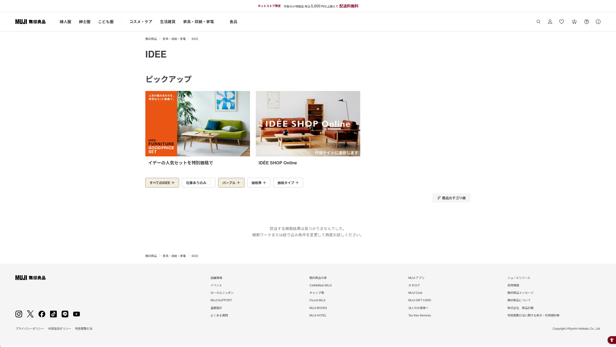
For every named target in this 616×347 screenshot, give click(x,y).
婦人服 (65, 21)
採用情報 (513, 285)
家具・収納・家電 (198, 21)
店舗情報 (216, 278)
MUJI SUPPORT (221, 300)
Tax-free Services (419, 315)
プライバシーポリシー (29, 328)
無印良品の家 (318, 278)
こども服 (106, 21)
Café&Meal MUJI (320, 285)
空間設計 (216, 308)
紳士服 (84, 21)
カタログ (414, 285)
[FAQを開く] (586, 21)
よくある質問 (219, 315)
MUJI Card (415, 292)
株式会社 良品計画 (520, 308)
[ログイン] (550, 21)
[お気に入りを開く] (561, 21)
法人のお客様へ (418, 308)
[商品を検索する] (538, 21)
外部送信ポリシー (59, 328)
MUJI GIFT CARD (419, 300)
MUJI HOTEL (318, 315)
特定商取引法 (83, 328)
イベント (216, 285)
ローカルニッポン (222, 292)
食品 (233, 21)
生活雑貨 (167, 21)
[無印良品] (30, 277)
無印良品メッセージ (520, 292)
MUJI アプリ (416, 278)
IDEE (195, 39)
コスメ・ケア (140, 21)
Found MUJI (317, 300)
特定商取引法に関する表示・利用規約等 (533, 315)
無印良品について (519, 300)
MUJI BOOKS (318, 308)
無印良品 (151, 39)
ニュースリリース (518, 278)
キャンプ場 (316, 292)
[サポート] (598, 21)
